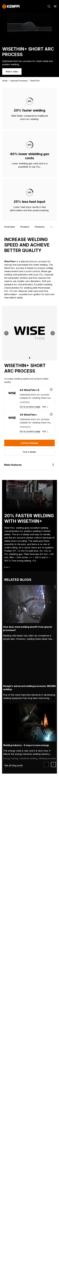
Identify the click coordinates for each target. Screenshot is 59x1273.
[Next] (52, 333)
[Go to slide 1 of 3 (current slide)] (4, 567)
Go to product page (30, 406)
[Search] (49, 6)
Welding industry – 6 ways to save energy (26, 745)
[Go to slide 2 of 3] (7, 567)
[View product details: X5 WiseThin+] (51, 414)
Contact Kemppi (29, 443)
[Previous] (6, 333)
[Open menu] (55, 6)
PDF (44, 407)
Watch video (11, 71)
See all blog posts (13, 765)
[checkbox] (29, 398)
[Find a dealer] (29, 452)
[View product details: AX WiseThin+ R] (51, 389)
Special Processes (19, 80)
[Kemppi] (11, 6)
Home (5, 80)
